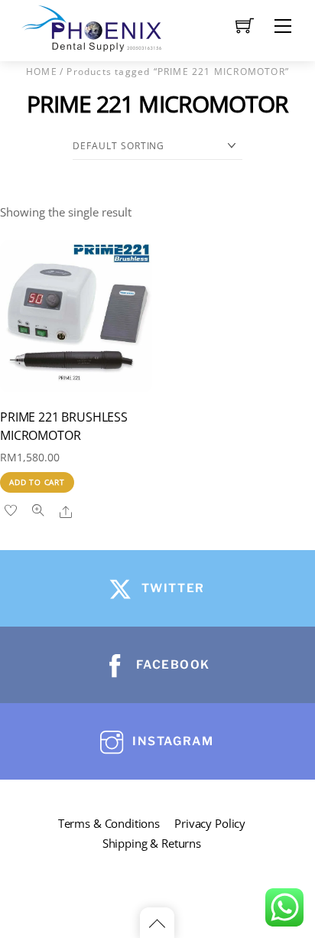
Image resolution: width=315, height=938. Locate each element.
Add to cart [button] (36, 482)
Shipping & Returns (151, 843)
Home (41, 71)
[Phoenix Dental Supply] (92, 26)
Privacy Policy (209, 823)
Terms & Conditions (109, 823)
